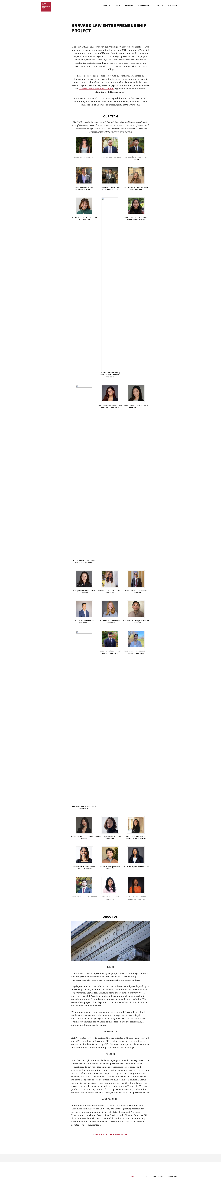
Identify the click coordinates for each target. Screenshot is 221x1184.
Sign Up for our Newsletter (110, 1134)
